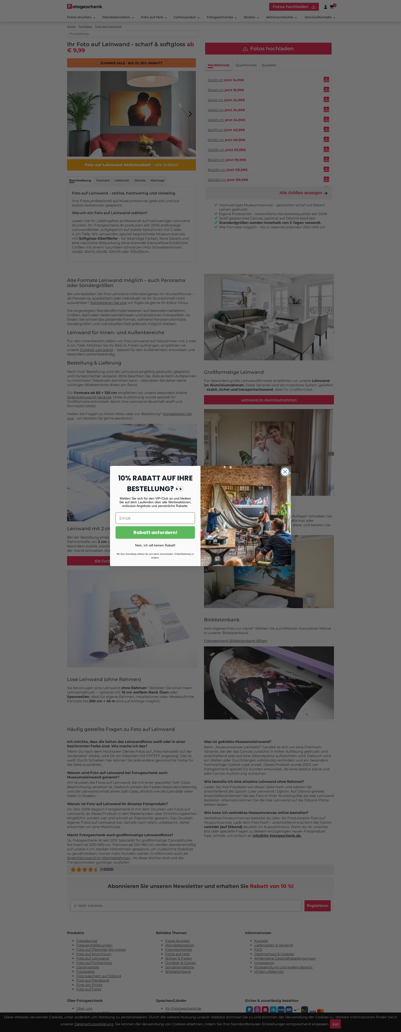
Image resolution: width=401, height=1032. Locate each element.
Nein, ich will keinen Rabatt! (155, 545)
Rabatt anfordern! (155, 532)
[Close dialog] (285, 472)
